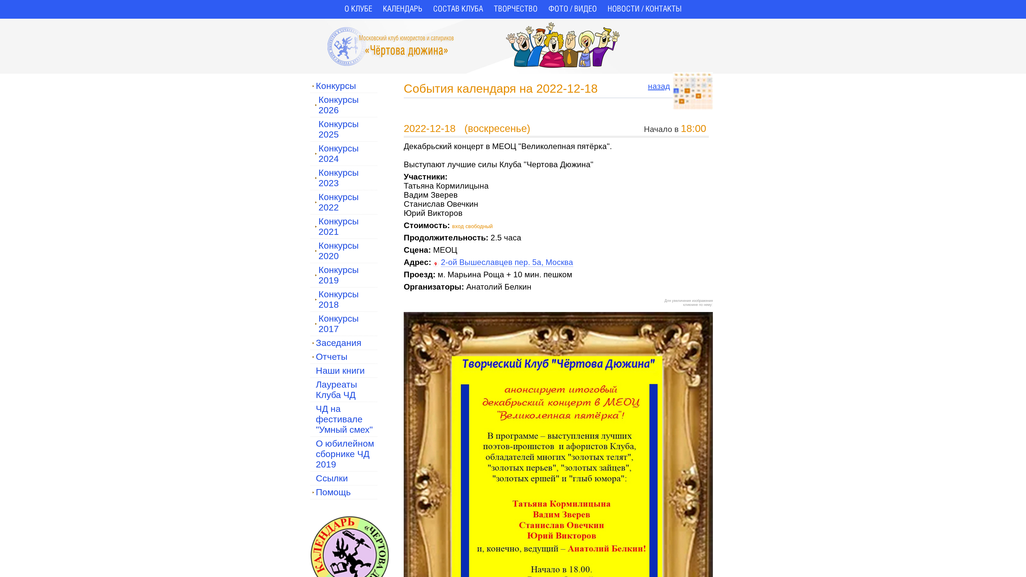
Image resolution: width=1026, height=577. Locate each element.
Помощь (333, 492)
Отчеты (331, 357)
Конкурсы (336, 86)
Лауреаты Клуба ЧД (336, 389)
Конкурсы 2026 (338, 105)
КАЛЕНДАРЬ (402, 9)
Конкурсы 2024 (338, 153)
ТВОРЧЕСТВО (516, 9)
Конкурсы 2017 (338, 323)
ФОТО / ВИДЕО (572, 9)
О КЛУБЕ (358, 9)
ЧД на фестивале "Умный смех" (344, 419)
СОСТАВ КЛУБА (458, 9)
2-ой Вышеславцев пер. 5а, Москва (507, 262)
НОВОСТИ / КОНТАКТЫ (645, 9)
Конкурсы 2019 (338, 275)
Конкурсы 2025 (338, 129)
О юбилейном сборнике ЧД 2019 (345, 453)
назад (659, 86)
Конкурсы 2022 (338, 202)
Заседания (338, 343)
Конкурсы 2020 (338, 250)
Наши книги (340, 370)
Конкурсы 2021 (338, 226)
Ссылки (332, 478)
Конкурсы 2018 (338, 299)
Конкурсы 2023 (338, 177)
